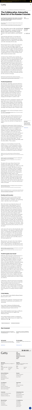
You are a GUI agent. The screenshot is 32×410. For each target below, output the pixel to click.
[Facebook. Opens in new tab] (22, 350)
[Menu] (30, 408)
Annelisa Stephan (27, 28)
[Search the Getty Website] (30, 4)
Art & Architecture (26, 18)
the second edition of (9, 112)
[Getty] (3, 5)
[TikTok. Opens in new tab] (27, 350)
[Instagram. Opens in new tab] (26, 350)
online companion (5, 69)
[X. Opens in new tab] (24, 350)
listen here (6, 95)
